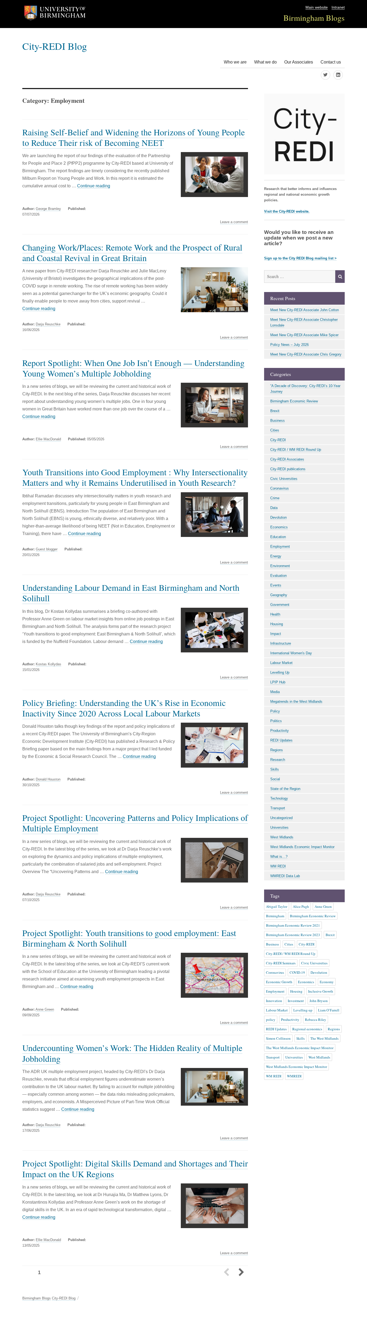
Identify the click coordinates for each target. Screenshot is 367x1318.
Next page (241, 1273)
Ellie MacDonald (48, 439)
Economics (279, 527)
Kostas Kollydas (48, 664)
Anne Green (44, 1009)
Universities (279, 827)
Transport (277, 808)
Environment (280, 566)
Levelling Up (279, 672)
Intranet (338, 7)
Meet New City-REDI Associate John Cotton (304, 310)
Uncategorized (281, 818)
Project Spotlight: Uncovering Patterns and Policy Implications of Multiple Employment (135, 823)
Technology (279, 798)
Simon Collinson (278, 1038)
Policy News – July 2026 (289, 345)
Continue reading (93, 186)
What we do (265, 62)
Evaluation (278, 576)
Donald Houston (48, 779)
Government (279, 605)
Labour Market (281, 663)
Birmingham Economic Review (294, 401)
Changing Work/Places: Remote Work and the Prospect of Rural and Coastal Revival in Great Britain (132, 252)
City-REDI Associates (287, 459)
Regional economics (307, 1029)
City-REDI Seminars (281, 963)
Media (275, 692)
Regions (276, 750)
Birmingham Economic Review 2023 (293, 934)
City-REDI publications (287, 469)
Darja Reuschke (48, 324)
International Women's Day (291, 653)
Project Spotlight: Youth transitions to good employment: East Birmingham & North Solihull (129, 938)
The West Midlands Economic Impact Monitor (299, 1047)
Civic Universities (283, 479)
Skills (274, 769)
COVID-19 (297, 972)
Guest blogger (46, 549)
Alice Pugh (301, 906)
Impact (275, 634)
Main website (316, 7)
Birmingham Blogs (314, 17)
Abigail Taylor (276, 906)
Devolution (278, 517)
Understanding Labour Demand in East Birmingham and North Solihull (130, 593)
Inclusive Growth (320, 991)
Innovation (274, 1000)
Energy (275, 556)
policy (270, 1019)
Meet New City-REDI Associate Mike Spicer (304, 335)
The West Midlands (324, 1038)
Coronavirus (279, 488)
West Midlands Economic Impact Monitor (302, 847)
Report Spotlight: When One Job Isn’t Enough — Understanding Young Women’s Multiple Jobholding (133, 368)
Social (275, 779)
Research (277, 760)
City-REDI (278, 440)
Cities (274, 430)
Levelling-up (302, 1010)
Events (275, 585)
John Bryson (319, 1000)
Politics (276, 721)
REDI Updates (281, 740)
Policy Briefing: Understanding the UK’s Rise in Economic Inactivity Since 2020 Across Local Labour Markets (124, 708)
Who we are (235, 62)
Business (277, 421)
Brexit (274, 411)
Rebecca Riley (315, 1019)
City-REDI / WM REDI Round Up (295, 450)
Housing (276, 624)
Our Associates (298, 62)
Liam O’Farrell (328, 1010)
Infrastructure (280, 643)
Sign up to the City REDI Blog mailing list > (300, 258)
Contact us (331, 62)
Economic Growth (279, 981)
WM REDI (278, 866)
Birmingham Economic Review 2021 (293, 925)
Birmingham (275, 915)
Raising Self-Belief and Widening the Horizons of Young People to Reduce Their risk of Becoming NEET (133, 137)
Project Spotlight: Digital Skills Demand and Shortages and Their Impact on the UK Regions (135, 1168)
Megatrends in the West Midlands (296, 702)
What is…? (278, 857)
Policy (275, 711)
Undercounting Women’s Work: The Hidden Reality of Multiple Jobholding (132, 1053)
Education (278, 537)
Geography (278, 595)
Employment (280, 546)
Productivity (279, 731)
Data (274, 508)
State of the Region (285, 789)
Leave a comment (234, 222)
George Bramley (48, 209)
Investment (296, 1000)
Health (275, 614)
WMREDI (294, 1076)
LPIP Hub (277, 682)
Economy (327, 981)
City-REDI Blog (54, 45)
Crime (274, 498)
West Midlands (281, 837)
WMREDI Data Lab (285, 876)
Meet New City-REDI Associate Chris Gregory (305, 354)
